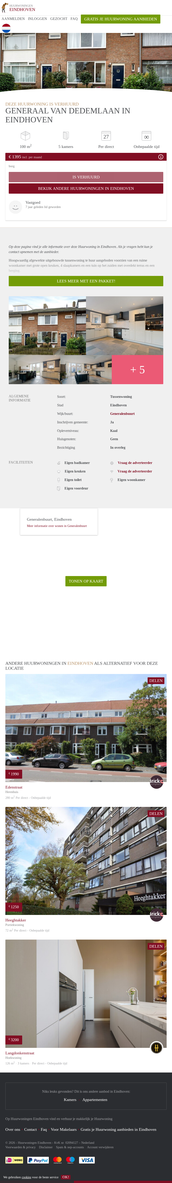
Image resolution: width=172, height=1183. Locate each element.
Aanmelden (13, 19)
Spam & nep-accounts (70, 1147)
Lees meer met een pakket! (86, 281)
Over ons (12, 1129)
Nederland (87, 1142)
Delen (156, 680)
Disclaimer (46, 1147)
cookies (26, 1177)
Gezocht (58, 19)
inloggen (37, 19)
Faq (44, 1129)
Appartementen (94, 1099)
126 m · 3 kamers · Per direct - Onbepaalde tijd (36, 1063)
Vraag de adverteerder (135, 463)
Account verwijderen (100, 1147)
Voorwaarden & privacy (20, 1147)
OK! (65, 1177)
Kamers (70, 1099)
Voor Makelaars (64, 1129)
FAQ (74, 19)
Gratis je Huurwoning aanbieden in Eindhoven (118, 1129)
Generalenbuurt (122, 414)
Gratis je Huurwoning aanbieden (120, 19)
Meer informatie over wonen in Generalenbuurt (57, 526)
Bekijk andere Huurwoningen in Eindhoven (86, 188)
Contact (30, 1129)
